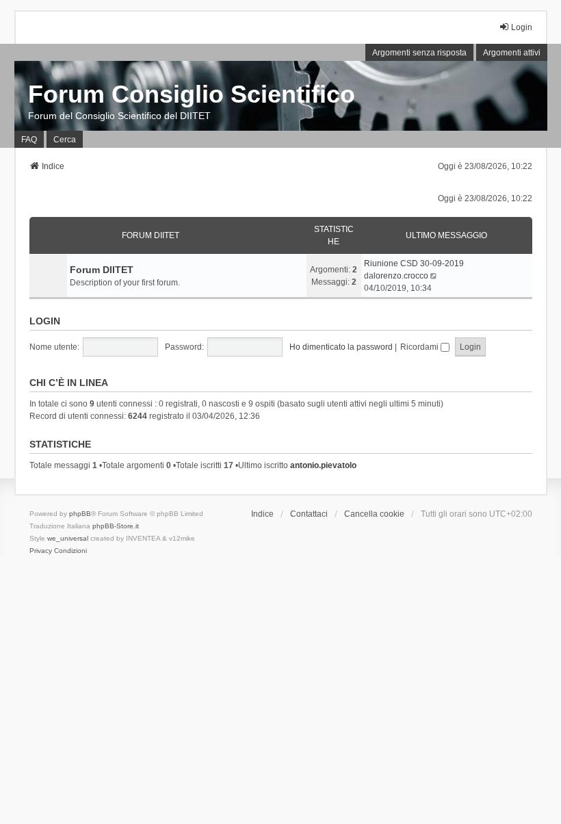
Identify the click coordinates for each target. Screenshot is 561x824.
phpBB (80, 513)
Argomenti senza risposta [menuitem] (419, 52)
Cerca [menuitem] (64, 139)
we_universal (67, 538)
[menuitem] (40, 551)
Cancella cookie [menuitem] (374, 514)
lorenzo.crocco (401, 276)
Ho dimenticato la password (341, 347)
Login (44, 321)
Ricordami (420, 347)
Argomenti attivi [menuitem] (511, 52)
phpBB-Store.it (115, 526)
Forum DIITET (150, 235)
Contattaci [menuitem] (309, 514)
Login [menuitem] (521, 27)
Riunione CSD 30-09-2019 (414, 263)
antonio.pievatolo (323, 465)
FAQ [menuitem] (29, 139)
